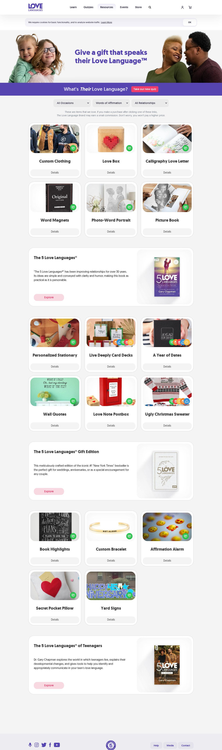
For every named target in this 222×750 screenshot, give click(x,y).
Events (124, 7)
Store (138, 7)
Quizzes (88, 7)
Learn (73, 7)
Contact (185, 745)
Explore (49, 297)
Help (156, 745)
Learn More (106, 22)
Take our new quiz (145, 89)
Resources (106, 7)
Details (55, 172)
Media (170, 745)
